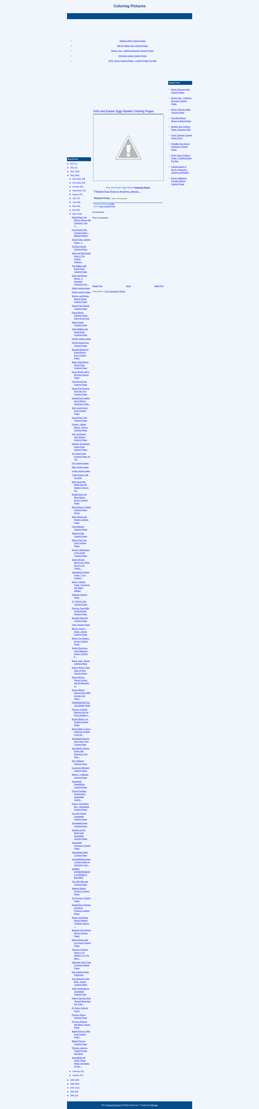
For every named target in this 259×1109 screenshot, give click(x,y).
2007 (72, 1088)
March (75, 214)
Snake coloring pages (81, 292)
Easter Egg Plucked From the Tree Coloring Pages (80, 391)
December (76, 179)
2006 (72, 1092)
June (74, 202)
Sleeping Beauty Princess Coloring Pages (80, 891)
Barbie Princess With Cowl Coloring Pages (81, 1034)
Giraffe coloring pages (81, 339)
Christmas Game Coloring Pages (132, 56)
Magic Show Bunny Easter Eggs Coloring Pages (80, 365)
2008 (72, 1084)
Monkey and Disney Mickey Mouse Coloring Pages (80, 299)
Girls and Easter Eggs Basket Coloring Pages (123, 111)
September (77, 190)
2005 (72, 1095)
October (75, 187)
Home (128, 286)
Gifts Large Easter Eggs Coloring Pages (80, 411)
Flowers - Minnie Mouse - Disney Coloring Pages (80, 427)
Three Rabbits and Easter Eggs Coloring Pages (80, 332)
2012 (72, 168)
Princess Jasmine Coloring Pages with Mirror (79, 1051)
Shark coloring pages (81, 288)
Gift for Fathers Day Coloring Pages (132, 46)
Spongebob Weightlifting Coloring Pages (79, 784)
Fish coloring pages (80, 463)
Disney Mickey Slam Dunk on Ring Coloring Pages (81, 671)
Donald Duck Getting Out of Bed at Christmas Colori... (81, 401)
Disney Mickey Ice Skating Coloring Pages (80, 722)
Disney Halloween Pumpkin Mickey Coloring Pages (179, 181)
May (74, 206)
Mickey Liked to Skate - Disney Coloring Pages (79, 632)
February (76, 1071)
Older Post (159, 286)
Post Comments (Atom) (115, 291)
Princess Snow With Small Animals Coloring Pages (80, 611)
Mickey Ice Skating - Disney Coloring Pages (81, 641)
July (74, 198)
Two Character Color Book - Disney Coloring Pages (80, 982)
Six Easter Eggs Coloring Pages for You (81, 457)
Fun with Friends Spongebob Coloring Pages (79, 816)
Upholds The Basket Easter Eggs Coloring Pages (80, 447)
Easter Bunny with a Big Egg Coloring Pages (80, 375)
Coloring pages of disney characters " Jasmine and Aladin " (180, 170)
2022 (72, 164)
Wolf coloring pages (80, 467)
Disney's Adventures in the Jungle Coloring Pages (80, 553)
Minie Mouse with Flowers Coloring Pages (80, 520)
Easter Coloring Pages (107, 206)
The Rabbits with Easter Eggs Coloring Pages (79, 269)
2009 (72, 1080)
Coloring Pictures (129, 6)
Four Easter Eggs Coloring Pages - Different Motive (80, 233)
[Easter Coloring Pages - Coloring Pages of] (128, 147)
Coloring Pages (142, 187)
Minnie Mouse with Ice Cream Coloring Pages (81, 943)
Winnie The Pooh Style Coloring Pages (79, 543)
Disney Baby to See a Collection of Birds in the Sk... (81, 732)
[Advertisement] (129, 16)
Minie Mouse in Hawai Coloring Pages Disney (81, 510)
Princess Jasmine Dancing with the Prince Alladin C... (81, 712)
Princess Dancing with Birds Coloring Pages (81, 1025)
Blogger (154, 1105)
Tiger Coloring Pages (81, 625)
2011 (72, 171)
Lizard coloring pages (81, 471)
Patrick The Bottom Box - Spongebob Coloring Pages (80, 807)
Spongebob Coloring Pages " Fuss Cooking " (80, 575)
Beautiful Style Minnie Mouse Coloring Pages (81, 933)
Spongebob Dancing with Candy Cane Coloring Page (80, 742)
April (74, 210)
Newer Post (97, 286)
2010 (72, 175)
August (75, 194)
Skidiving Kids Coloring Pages (132, 41)
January (75, 1075)
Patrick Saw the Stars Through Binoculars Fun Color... (81, 1001)
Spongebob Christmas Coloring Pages (81, 846)
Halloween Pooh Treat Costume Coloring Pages (81, 965)
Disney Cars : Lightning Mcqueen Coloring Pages (132, 51)
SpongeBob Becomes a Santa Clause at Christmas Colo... (81, 862)
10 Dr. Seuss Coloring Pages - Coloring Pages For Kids (132, 61)
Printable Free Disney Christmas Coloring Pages (180, 147)
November (76, 183)
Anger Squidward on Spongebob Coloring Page (80, 991)
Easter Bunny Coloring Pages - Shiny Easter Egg (80, 316)
